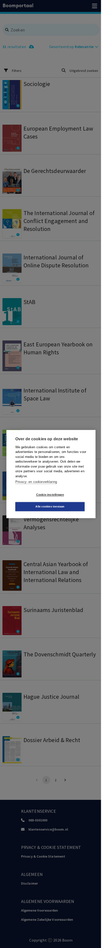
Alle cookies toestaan (49, 506)
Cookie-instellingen (50, 495)
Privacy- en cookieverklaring (36, 482)
